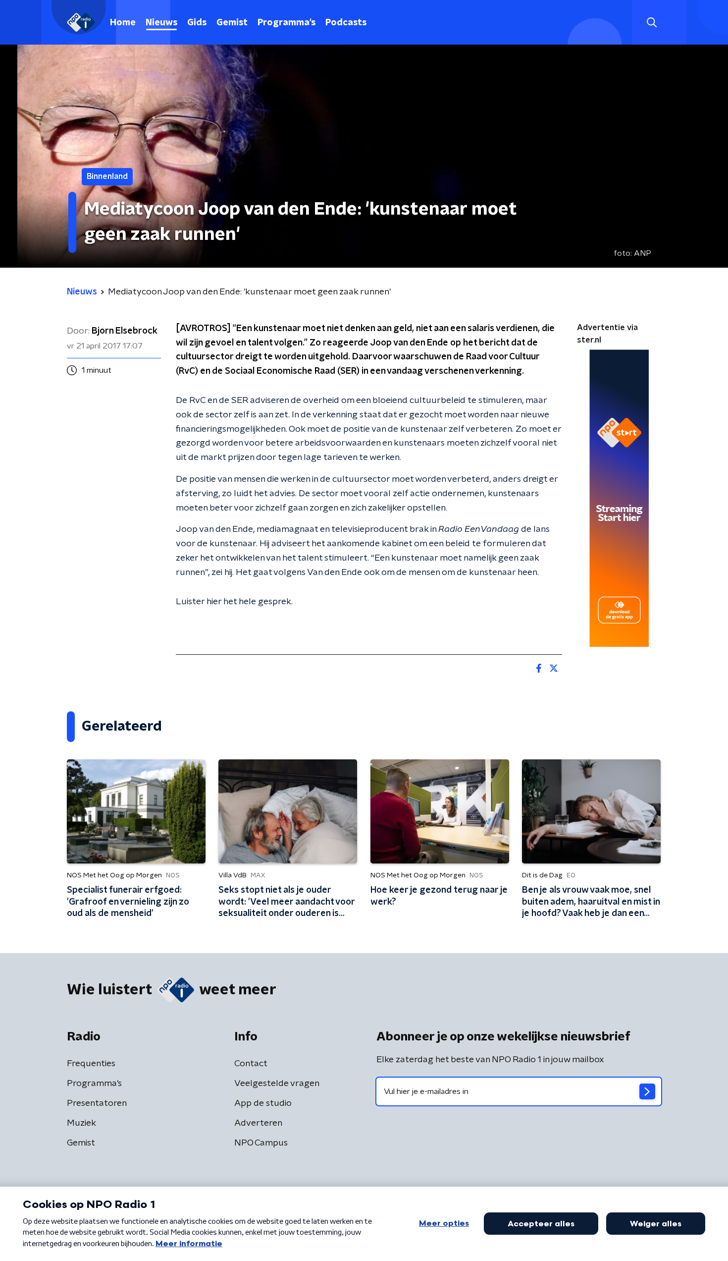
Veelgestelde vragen (276, 1083)
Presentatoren (97, 1103)
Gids (197, 22)
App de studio (263, 1103)
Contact (250, 1063)
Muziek (81, 1123)
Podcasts (345, 22)
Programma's (286, 22)
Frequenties (91, 1063)
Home (123, 22)
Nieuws (161, 22)
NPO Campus (261, 1143)
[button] (651, 22)
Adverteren (258, 1123)
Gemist (232, 22)
